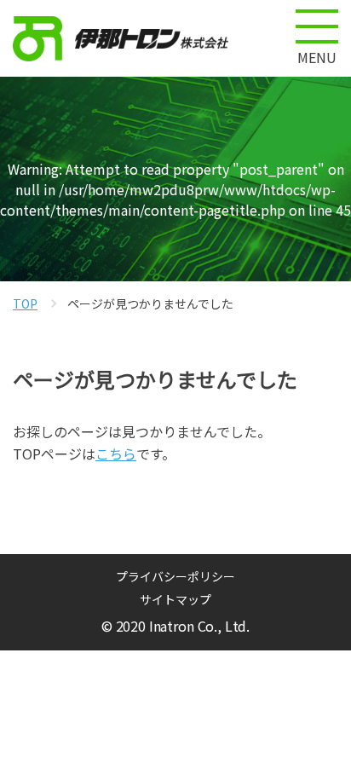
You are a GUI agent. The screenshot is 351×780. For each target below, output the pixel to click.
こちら (115, 453)
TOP (25, 303)
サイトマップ (175, 599)
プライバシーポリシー (175, 576)
